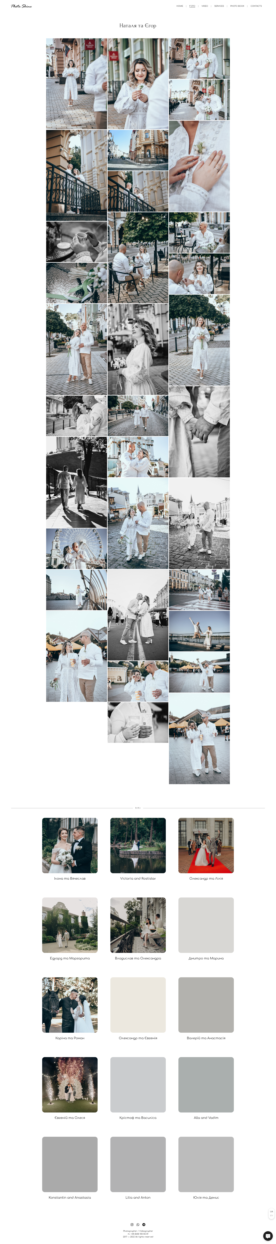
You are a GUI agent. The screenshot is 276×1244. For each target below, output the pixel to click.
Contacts (256, 6)
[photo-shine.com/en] (21, 6)
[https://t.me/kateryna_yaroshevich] (143, 1225)
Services (219, 6)
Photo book (237, 6)
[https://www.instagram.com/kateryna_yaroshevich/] (132, 1225)
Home (179, 6)
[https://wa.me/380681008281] (138, 1225)
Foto (192, 6)
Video (205, 6)
